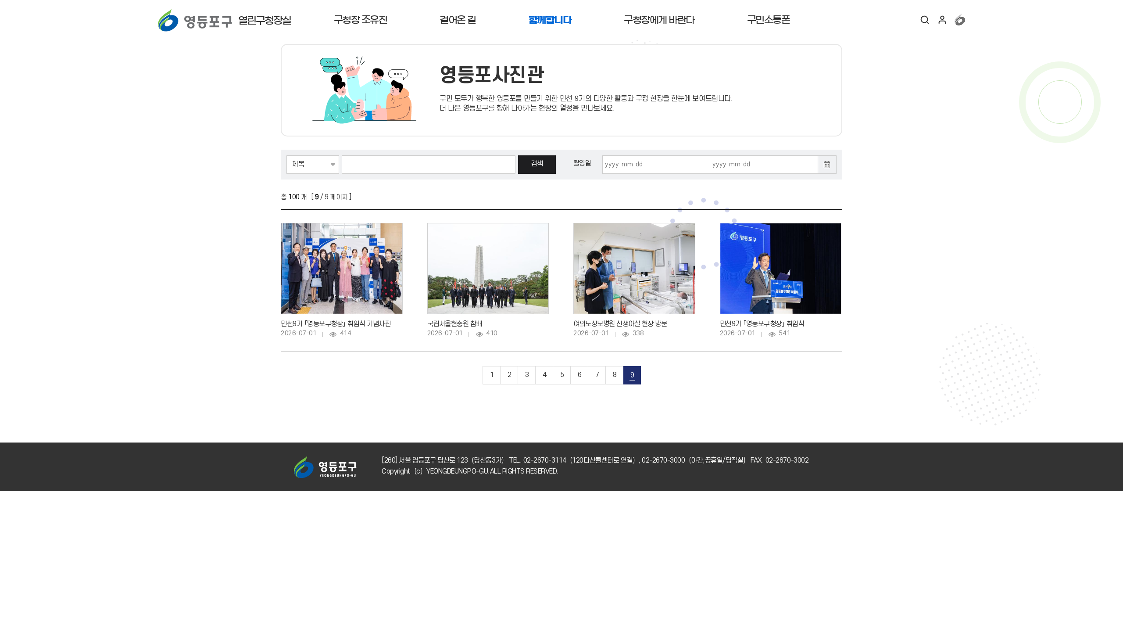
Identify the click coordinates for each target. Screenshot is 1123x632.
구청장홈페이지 (960, 19)
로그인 (942, 19)
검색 (924, 19)
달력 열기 (827, 164)
